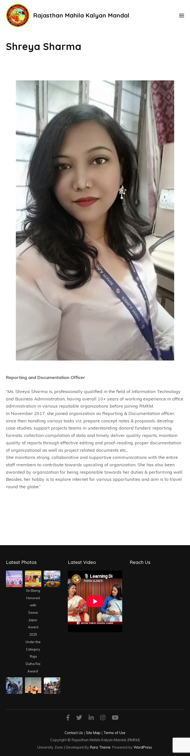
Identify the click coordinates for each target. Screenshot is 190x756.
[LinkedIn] (91, 718)
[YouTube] (115, 718)
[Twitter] (79, 718)
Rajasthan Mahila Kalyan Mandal (81, 15)
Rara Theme (100, 747)
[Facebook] (68, 718)
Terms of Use (114, 732)
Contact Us (74, 732)
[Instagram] (102, 718)
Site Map (93, 732)
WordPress (143, 747)
